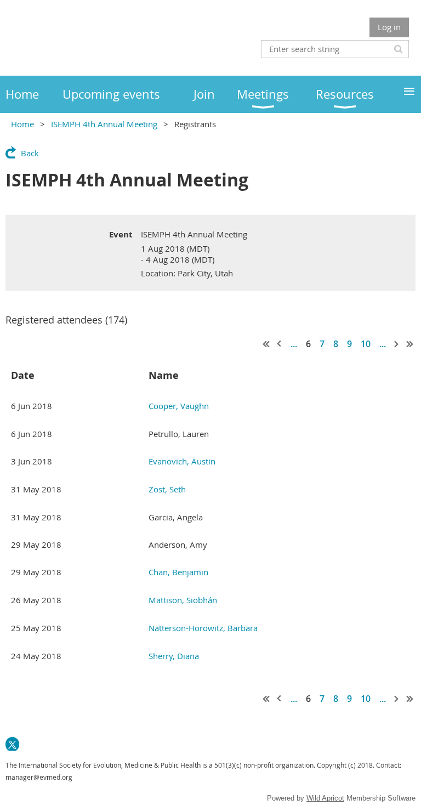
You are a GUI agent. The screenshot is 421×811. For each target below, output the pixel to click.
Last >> (410, 343)
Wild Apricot (325, 798)
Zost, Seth (167, 489)
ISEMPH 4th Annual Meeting (104, 123)
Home (22, 123)
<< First (266, 343)
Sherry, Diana (174, 655)
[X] (12, 744)
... (294, 343)
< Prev (279, 343)
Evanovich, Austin (182, 461)
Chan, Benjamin (178, 571)
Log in (389, 26)
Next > (396, 343)
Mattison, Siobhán (183, 599)
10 (366, 343)
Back (30, 153)
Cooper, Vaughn (179, 405)
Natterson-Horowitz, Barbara (203, 627)
